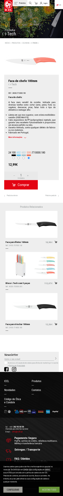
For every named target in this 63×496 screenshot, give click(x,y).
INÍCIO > (8, 43)
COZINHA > (26, 43)
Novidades (9, 390)
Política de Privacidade (17, 366)
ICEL (6, 381)
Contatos (36, 390)
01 (8, 24)
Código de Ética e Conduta (12, 401)
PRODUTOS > (17, 43)
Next (61, 59)
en (60, 5)
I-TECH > (35, 43)
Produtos (36, 381)
